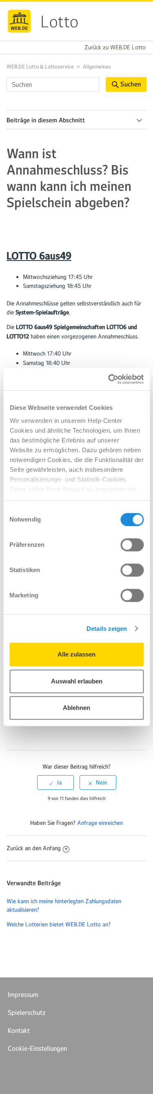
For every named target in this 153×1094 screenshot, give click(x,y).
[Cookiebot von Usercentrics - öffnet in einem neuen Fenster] (109, 379)
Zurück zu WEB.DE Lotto (115, 47)
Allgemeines (97, 66)
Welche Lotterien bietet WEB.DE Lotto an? (59, 924)
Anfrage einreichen (100, 823)
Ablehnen (76, 707)
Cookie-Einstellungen (37, 1048)
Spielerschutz (27, 1012)
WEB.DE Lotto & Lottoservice (40, 66)
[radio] (55, 782)
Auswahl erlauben (76, 681)
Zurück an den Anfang (34, 848)
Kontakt (19, 1030)
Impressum (23, 994)
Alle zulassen (76, 654)
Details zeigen (106, 628)
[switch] (132, 544)
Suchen (130, 84)
